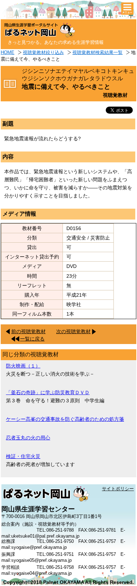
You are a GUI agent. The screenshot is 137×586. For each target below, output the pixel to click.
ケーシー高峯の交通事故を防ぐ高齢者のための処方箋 (65, 419)
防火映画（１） (23, 366)
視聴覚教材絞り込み (43, 52)
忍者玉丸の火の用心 (28, 437)
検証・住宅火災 (23, 456)
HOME (7, 52)
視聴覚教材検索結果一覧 (97, 52)
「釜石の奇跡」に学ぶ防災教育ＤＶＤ (48, 392)
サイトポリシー (118, 488)
